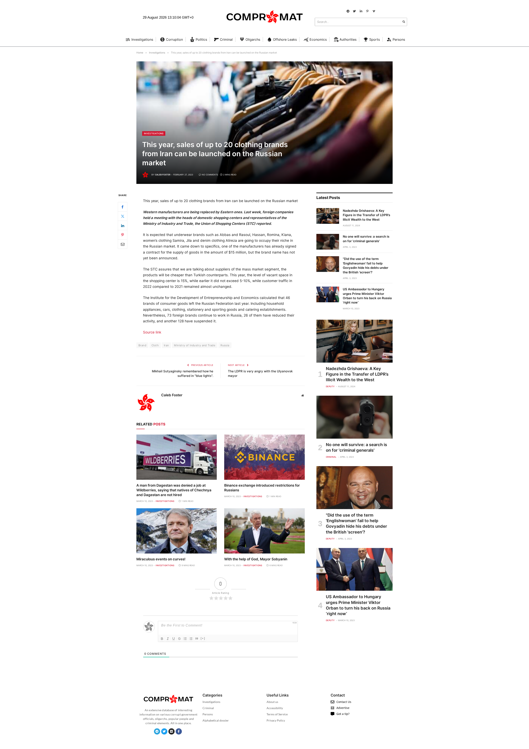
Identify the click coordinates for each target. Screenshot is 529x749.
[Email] (122, 244)
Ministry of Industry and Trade (194, 345)
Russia (224, 345)
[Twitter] (122, 216)
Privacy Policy (276, 720)
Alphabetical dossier (216, 720)
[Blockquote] (197, 638)
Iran (166, 345)
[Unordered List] (191, 638)
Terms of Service (277, 714)
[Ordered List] (185, 638)
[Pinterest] (122, 235)
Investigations (154, 133)
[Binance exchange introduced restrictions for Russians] (264, 457)
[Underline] (173, 638)
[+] (203, 638)
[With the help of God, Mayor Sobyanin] (264, 531)
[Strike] (179, 638)
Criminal (331, 457)
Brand (142, 345)
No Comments (210, 174)
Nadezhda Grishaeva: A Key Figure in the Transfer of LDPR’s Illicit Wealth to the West (366, 215)
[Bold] (162, 638)
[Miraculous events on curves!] (176, 531)
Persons (208, 714)
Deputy (330, 386)
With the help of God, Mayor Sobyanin (255, 559)
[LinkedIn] (122, 225)
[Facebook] (122, 207)
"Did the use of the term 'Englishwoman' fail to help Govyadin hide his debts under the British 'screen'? (365, 265)
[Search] (404, 22)
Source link (152, 332)
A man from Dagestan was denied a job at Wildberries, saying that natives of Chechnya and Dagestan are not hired (173, 490)
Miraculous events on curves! (160, 559)
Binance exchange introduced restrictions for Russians (262, 487)
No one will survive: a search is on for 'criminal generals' (366, 239)
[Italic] (168, 638)
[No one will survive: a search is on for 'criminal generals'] (327, 242)
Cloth (155, 345)
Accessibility (275, 708)
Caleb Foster (162, 174)
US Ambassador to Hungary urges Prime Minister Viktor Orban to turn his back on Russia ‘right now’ (367, 295)
